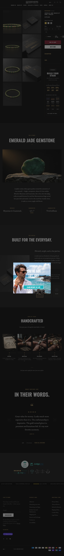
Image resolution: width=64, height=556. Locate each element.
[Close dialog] (47, 266)
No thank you (33, 290)
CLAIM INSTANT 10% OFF (33, 287)
